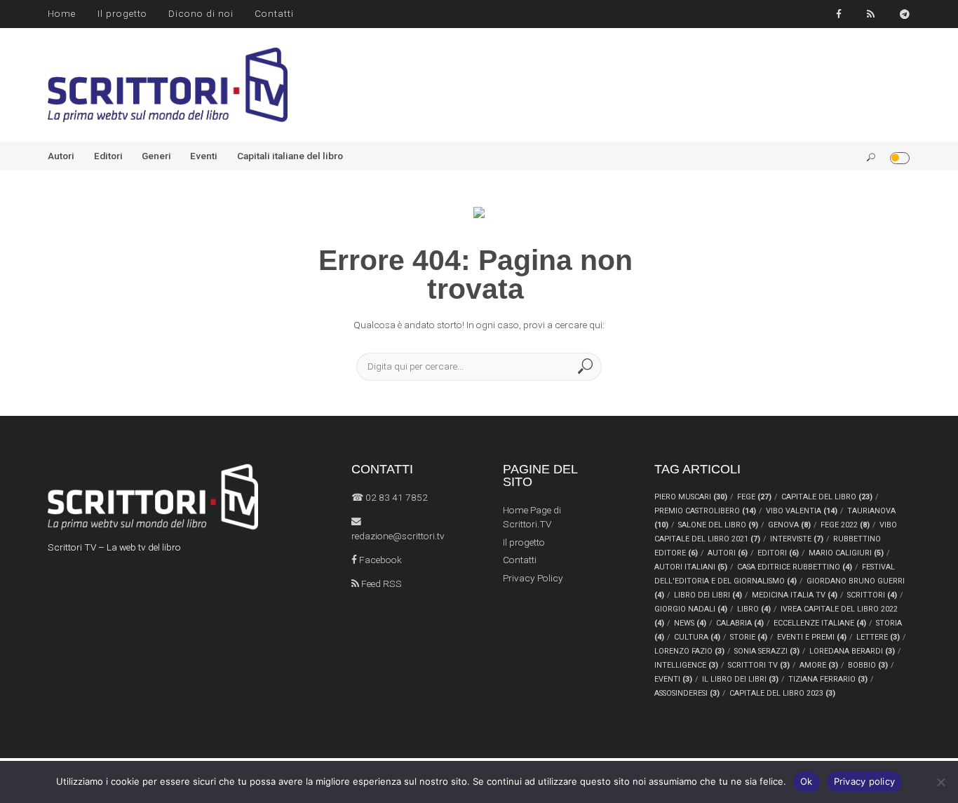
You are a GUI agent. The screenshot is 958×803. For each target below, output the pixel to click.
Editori (108, 155)
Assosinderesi (687, 693)
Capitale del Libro (826, 496)
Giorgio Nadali (690, 609)
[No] (940, 782)
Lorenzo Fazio (689, 651)
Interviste (796, 539)
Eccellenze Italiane (820, 623)
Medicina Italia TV (794, 595)
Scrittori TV (759, 665)
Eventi (203, 155)
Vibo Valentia (801, 510)
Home (62, 13)
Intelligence (686, 665)
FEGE (754, 496)
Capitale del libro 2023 (782, 693)
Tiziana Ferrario (828, 679)
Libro (754, 609)
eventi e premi (811, 637)
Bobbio (868, 665)
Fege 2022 (845, 524)
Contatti (274, 13)
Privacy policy (865, 781)
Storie (748, 637)
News (690, 623)
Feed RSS (380, 583)
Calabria (740, 623)
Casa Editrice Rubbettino (794, 567)
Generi (156, 155)
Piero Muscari (690, 496)
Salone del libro (718, 524)
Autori (61, 155)
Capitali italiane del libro (290, 155)
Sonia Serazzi (767, 651)
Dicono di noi (201, 13)
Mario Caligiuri (846, 553)
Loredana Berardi (852, 651)
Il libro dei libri (740, 679)
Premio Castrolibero (705, 510)
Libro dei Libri (708, 595)
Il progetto (122, 13)
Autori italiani (690, 567)
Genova (789, 524)
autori (728, 553)
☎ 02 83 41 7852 (389, 497)
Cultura (697, 637)
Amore (819, 665)
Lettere (878, 637)
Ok (806, 781)
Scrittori (872, 595)
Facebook (379, 559)
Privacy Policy (533, 577)
